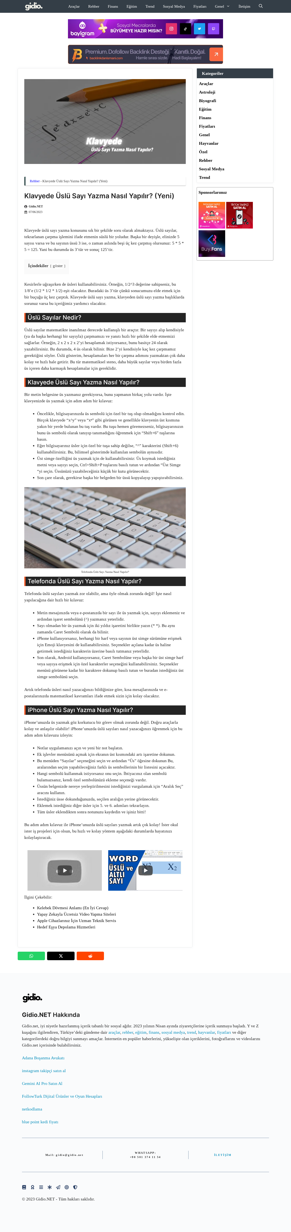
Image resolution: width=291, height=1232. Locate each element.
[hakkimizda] (24, 1187)
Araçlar (74, 6)
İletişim (244, 6)
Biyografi (207, 100)
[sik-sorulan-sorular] (41, 1187)
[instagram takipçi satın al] (212, 227)
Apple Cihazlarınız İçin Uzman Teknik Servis (76, 920)
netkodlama (32, 1109)
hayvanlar (206, 1032)
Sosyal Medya (174, 6)
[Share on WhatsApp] (31, 956)
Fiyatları (199, 6)
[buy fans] (212, 255)
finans (154, 1032)
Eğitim (132, 6)
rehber (127, 1032)
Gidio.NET (36, 206)
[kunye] (32, 1187)
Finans (113, 6)
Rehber (93, 6)
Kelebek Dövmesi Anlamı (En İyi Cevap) (72, 907)
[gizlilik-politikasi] (58, 1187)
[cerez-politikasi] (67, 1187)
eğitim (141, 1032)
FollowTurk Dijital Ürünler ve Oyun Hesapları (62, 1096)
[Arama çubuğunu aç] (261, 6)
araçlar (114, 1032)
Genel (219, 6)
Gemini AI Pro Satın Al (42, 1083)
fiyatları (224, 1032)
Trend (150, 6)
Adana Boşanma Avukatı (43, 1057)
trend (191, 1032)
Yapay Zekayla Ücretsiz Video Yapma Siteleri (76, 914)
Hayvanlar (209, 143)
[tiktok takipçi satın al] (239, 227)
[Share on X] (60, 956)
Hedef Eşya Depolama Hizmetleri (66, 927)
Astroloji (207, 92)
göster (58, 265)
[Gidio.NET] (34, 6)
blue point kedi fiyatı (40, 1121)
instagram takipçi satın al (44, 1070)
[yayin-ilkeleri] (50, 1187)
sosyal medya (173, 1032)
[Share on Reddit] (90, 956)
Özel (203, 151)
